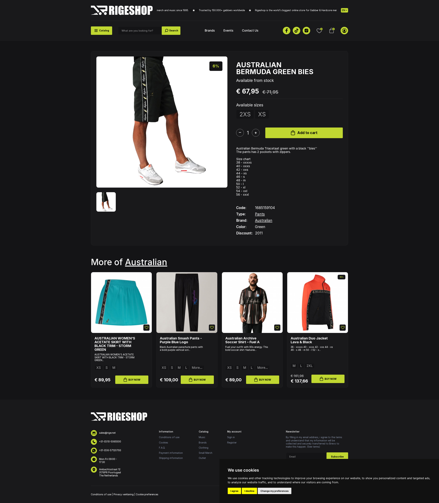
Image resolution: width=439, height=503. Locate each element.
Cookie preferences (147, 494)
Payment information (171, 452)
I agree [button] (234, 490)
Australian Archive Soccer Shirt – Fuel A (242, 340)
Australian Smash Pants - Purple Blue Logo (181, 340)
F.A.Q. (162, 447)
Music (202, 437)
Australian (263, 220)
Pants (260, 214)
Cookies (163, 442)
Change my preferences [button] (274, 490)
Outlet (202, 457)
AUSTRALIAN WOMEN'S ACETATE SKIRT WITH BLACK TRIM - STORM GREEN (114, 343)
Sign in (231, 437)
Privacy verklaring (124, 494)
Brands (210, 30)
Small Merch (205, 452)
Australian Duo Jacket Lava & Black (309, 340)
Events (228, 30)
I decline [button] (249, 490)
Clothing (203, 447)
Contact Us (250, 30)
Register (232, 442)
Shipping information (171, 457)
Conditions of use (169, 437)
